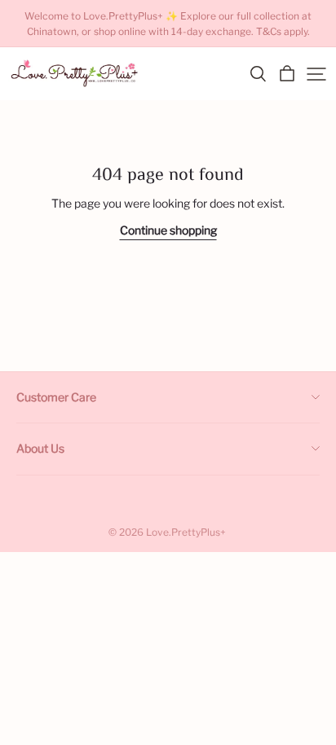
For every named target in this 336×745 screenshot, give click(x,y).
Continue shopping (168, 230)
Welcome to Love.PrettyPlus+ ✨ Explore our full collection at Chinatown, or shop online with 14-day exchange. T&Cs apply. (169, 23)
